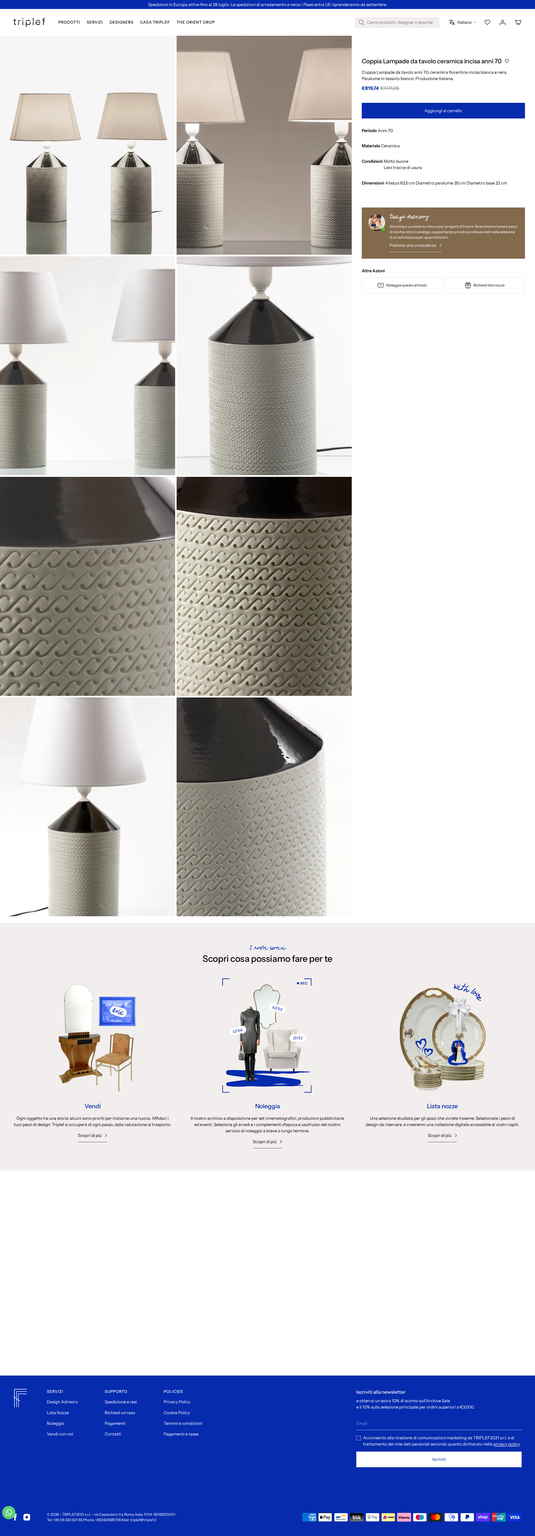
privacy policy (506, 1444)
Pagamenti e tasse (181, 1434)
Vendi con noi (60, 1434)
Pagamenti (115, 1423)
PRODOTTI (69, 22)
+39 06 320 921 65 (68, 1520)
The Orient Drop (196, 22)
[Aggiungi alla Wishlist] (507, 61)
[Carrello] (518, 22)
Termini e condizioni (183, 1423)
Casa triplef (155, 22)
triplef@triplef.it (143, 1520)
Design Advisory (62, 1401)
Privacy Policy (177, 1401)
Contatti (113, 1434)
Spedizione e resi (121, 1401)
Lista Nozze (58, 1412)
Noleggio (55, 1423)
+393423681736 (108, 1520)
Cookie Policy (177, 1412)
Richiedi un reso (120, 1412)
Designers (121, 22)
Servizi (95, 22)
